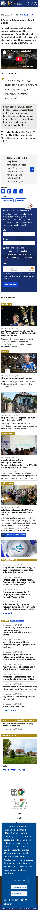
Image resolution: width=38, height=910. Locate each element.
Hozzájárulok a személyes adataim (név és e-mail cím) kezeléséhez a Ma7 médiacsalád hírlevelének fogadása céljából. (18, 253)
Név (4, 230)
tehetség (20, 200)
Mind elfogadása (19, 894)
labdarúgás (7, 200)
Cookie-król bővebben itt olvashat (15, 902)
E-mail (5, 239)
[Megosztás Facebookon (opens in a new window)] (9, 191)
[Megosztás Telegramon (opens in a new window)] (15, 191)
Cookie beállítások (19, 881)
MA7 (19, 813)
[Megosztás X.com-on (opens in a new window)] (21, 191)
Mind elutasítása (19, 887)
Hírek (19, 818)
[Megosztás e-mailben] (3, 191)
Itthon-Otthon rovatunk (14, 770)
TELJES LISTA (9, 711)
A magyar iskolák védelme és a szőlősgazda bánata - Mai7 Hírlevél (19, 725)
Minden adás (8, 613)
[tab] (5, 621)
